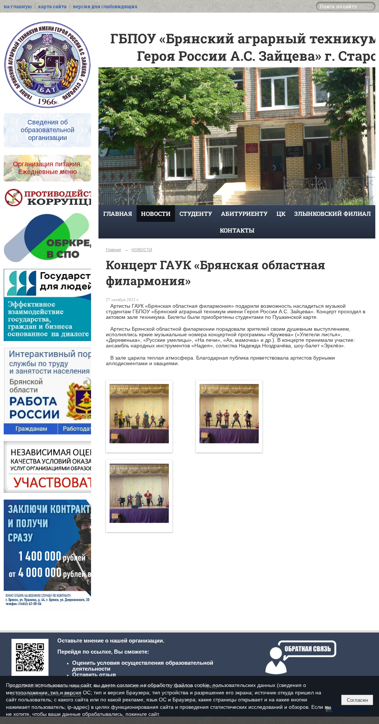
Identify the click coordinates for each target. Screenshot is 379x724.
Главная (113, 249)
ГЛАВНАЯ (117, 213)
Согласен (357, 700)
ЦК (280, 213)
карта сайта (52, 6)
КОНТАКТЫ (237, 230)
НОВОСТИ (156, 213)
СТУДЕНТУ (196, 213)
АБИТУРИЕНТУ (244, 213)
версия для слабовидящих (105, 6)
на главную (18, 6)
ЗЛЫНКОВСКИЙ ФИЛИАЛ (332, 213)
